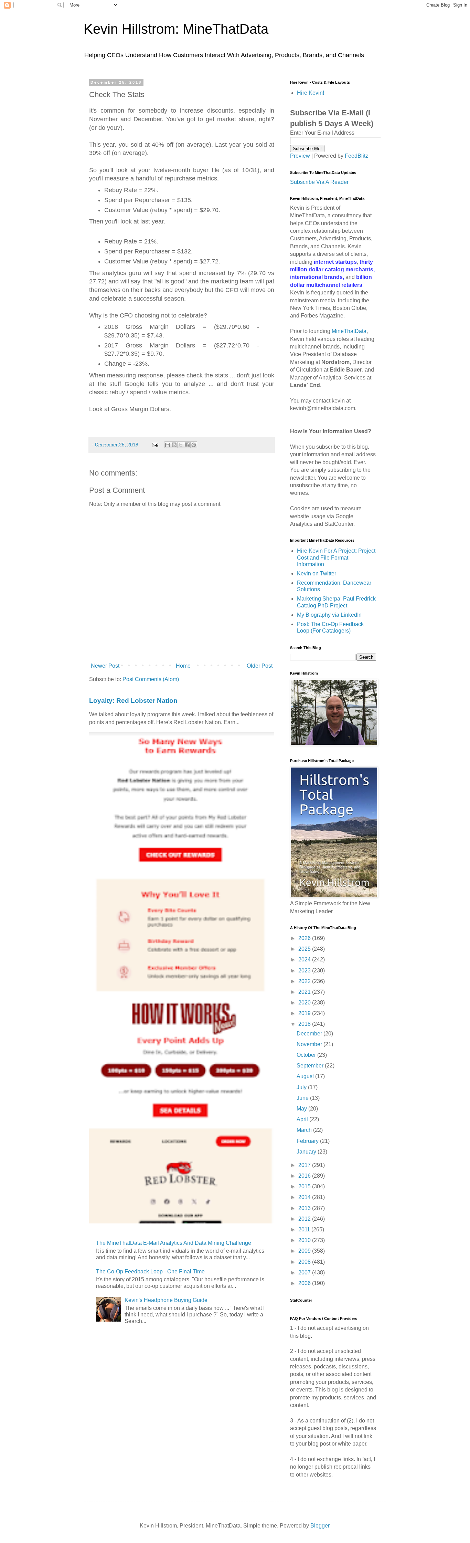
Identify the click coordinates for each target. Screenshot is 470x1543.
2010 (305, 1240)
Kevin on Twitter (316, 573)
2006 (305, 1283)
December (310, 1033)
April (303, 1119)
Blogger (319, 1526)
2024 (305, 959)
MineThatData (349, 331)
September (311, 1065)
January (307, 1152)
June (303, 1098)
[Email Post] (155, 444)
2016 (305, 1176)
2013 (305, 1208)
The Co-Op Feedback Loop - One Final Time (150, 1271)
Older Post (260, 666)
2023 (305, 970)
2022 (305, 981)
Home (183, 666)
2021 (305, 992)
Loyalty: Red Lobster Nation (133, 700)
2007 (305, 1272)
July (302, 1087)
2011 (304, 1229)
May (302, 1109)
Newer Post (105, 666)
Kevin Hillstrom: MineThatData (176, 29)
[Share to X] (180, 444)
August (306, 1076)
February (308, 1141)
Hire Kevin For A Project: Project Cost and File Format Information (336, 557)
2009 (305, 1251)
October (307, 1055)
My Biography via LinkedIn (329, 615)
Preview (300, 156)
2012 (305, 1219)
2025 (305, 949)
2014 (305, 1197)
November (310, 1044)
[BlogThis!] (174, 444)
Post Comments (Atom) (150, 679)
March (305, 1130)
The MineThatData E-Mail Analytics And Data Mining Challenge (173, 1243)
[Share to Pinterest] (193, 444)
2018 (305, 1024)
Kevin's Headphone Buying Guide (166, 1300)
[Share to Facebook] (187, 444)
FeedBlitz (356, 156)
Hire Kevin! (310, 93)
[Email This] (167, 444)
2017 (305, 1165)
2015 (305, 1186)
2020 (305, 1002)
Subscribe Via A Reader (319, 182)
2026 (305, 938)
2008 (305, 1262)
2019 (305, 1013)
